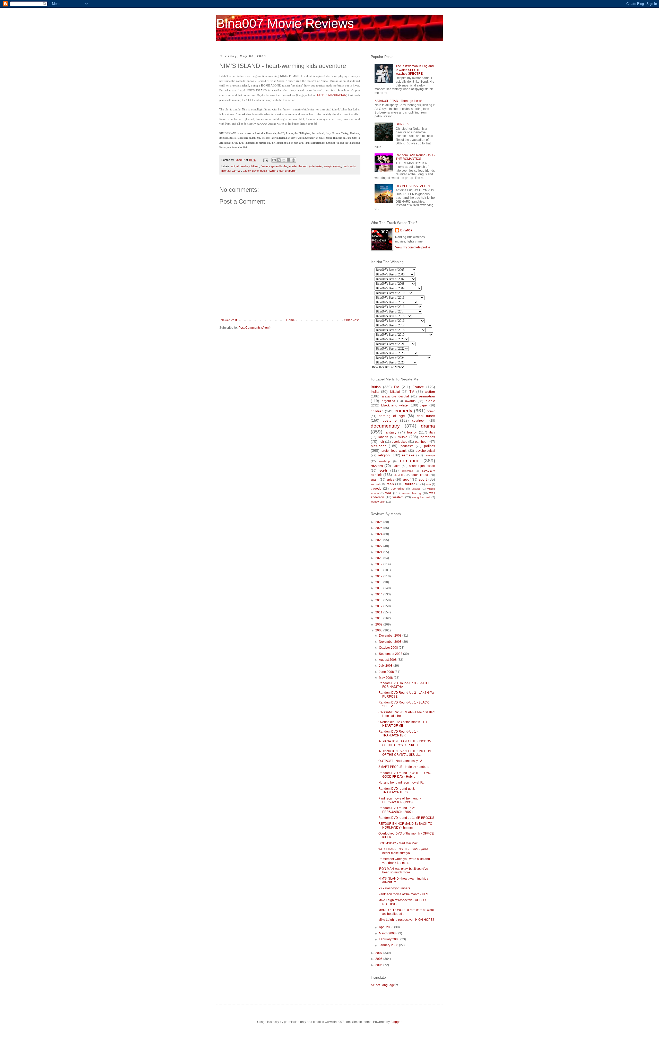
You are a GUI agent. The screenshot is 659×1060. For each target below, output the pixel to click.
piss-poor (378, 446)
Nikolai (395, 392)
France (418, 387)
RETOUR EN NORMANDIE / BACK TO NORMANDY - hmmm (405, 825)
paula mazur (267, 170)
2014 (379, 594)
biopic (430, 401)
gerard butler (279, 166)
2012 (379, 606)
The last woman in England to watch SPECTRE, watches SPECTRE (415, 69)
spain (374, 479)
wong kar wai (421, 497)
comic (431, 411)
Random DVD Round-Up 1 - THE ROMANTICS (415, 157)
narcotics (427, 437)
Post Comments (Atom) (254, 327)
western (398, 497)
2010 (379, 618)
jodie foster (315, 166)
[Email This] (273, 160)
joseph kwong (332, 166)
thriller (410, 484)
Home (290, 320)
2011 (379, 612)
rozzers (377, 466)
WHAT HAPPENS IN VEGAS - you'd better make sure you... (403, 851)
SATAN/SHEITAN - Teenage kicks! (398, 101)
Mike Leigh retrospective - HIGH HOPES (406, 920)
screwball (407, 470)
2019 (379, 564)
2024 (379, 534)
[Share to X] (283, 160)
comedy (403, 410)
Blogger (396, 1022)
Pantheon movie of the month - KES (403, 894)
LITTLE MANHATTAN (331, 95)
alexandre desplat (395, 396)
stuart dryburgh (286, 170)
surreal (375, 484)
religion (384, 455)
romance (410, 460)
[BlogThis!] (278, 160)
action (430, 391)
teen (390, 484)
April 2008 (386, 927)
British (376, 387)
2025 (379, 528)
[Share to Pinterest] (293, 160)
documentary (385, 426)
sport (423, 479)
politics (429, 446)
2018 (379, 570)
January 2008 (389, 945)
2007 (379, 953)
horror (412, 432)
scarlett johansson (422, 466)
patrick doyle (251, 170)
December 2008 (390, 635)
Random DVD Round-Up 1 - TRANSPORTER (398, 733)
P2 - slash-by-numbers (394, 888)
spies (390, 479)
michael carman (231, 170)
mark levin (349, 166)
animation (427, 396)
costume (390, 420)
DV (396, 387)
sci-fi (383, 470)
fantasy (265, 166)
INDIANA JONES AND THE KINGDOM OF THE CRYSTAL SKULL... (404, 743)
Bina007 (406, 230)
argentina (388, 401)
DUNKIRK (403, 124)
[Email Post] (265, 159)
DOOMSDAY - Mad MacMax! (398, 843)
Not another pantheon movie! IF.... (401, 782)
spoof (406, 479)
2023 (379, 540)
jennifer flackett (298, 166)
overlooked (399, 442)
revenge (430, 455)
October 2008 (389, 647)
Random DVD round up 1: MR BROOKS (406, 818)
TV (411, 391)
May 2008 (386, 678)
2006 (379, 959)
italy (432, 432)
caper (424, 405)
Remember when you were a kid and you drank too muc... (404, 860)
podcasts (407, 446)
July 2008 (386, 665)
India (375, 391)
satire (397, 466)
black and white (394, 405)
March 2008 (387, 933)
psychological (425, 451)
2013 (379, 600)
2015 (379, 588)
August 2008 (388, 660)
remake (408, 455)
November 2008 (390, 642)
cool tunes (426, 416)
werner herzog (411, 493)
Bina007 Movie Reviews (285, 23)
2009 (379, 624)
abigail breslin (239, 166)
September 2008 (391, 654)
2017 (379, 576)
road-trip (384, 461)
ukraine (416, 488)
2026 (379, 522)
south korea (419, 475)
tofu (428, 484)
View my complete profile (412, 247)
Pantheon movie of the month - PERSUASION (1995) (399, 800)
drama (428, 426)
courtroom (419, 420)
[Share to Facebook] (288, 160)
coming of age (392, 416)
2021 (379, 552)
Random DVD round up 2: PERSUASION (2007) (396, 809)
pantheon (421, 442)
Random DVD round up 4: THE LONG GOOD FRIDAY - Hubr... (404, 774)
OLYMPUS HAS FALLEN (413, 186)
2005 (379, 965)
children (254, 166)
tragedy (376, 488)
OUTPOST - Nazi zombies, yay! (400, 761)
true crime (397, 488)
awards (410, 401)
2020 (379, 558)
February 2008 (389, 939)
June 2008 (387, 672)
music (402, 437)
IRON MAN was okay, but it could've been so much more (403, 870)
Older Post (351, 320)
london (383, 437)
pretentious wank (393, 451)
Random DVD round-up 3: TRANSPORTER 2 (396, 790)
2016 (379, 582)
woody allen (378, 501)
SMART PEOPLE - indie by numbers (403, 767)
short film (399, 475)
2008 (379, 630)
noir (381, 442)
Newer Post (229, 320)
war (388, 493)
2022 (379, 546)
